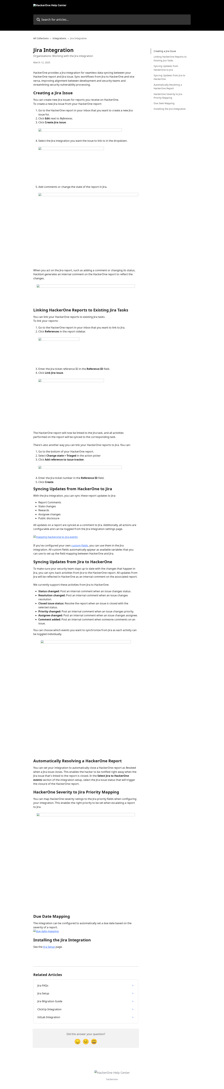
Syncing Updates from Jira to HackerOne (169, 77)
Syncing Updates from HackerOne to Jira (166, 67)
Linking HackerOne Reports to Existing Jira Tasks (170, 58)
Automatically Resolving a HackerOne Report (168, 86)
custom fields (79, 545)
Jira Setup (49, 947)
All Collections (41, 38)
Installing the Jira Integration (170, 108)
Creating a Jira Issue (165, 51)
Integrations (59, 38)
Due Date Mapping (164, 103)
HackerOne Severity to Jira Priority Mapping (168, 95)
